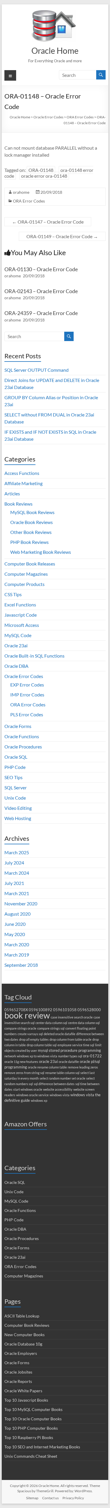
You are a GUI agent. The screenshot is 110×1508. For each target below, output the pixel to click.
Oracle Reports (18, 1381)
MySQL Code (17, 635)
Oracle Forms (17, 726)
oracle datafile (69, 1061)
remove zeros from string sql (24, 1073)
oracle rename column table (47, 1067)
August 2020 (17, 913)
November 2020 (20, 903)
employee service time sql (75, 1045)
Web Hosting (17, 818)
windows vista (60, 1095)
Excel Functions (20, 604)
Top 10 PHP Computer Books (31, 1428)
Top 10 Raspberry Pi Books (28, 1437)
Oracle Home (55, 51)
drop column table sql (42, 1045)
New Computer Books (24, 1334)
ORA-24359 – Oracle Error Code (41, 313)
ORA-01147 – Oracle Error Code (48, 221)
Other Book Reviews (31, 532)
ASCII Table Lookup (21, 1315)
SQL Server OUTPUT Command (36, 370)
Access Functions (21, 473)
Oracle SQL (15, 757)
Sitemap (32, 1498)
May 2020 (14, 934)
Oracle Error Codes (23, 676)
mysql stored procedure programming (69, 1050)
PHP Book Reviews (29, 542)
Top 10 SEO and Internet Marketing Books (42, 1446)
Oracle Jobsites (18, 1371)
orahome (21, 192)
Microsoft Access (21, 625)
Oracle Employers (20, 1353)
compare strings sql (51, 1028)
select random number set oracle (62, 1078)
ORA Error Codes (29, 200)
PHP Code (15, 767)
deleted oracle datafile (59, 1034)
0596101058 (65, 1010)
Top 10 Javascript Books (26, 1400)
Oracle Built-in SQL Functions (34, 655)
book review (27, 1015)
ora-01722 (92, 1056)
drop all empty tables (34, 1039)
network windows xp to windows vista (30, 1056)
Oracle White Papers (23, 1390)
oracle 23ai (48, 1061)
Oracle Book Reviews (31, 522)
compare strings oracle (20, 1028)
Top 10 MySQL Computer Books (33, 1409)
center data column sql (51, 1023)
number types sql (70, 1056)
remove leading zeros (83, 1067)
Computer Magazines (26, 574)
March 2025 (16, 852)
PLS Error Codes (26, 714)
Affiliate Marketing (23, 483)
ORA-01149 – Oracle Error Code (62, 236)
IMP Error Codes (27, 694)
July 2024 (14, 862)
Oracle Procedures (23, 746)
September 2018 (21, 965)
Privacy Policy (73, 1498)
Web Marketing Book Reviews (40, 552)
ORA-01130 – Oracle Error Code (41, 269)
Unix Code (15, 797)
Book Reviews (18, 503)
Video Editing (18, 808)
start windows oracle (27, 1089)
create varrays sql (30, 1034)
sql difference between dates (54, 1084)
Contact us (50, 1498)
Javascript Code (20, 615)
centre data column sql (84, 1023)
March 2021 (16, 893)
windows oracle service (32, 1095)
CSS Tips (13, 594)
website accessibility (57, 1089)
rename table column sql (62, 1073)
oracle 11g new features (21, 1061)
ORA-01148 (40, 170)
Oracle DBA (16, 666)
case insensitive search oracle (72, 1017)
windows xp (39, 1100)
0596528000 (89, 1010)
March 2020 (16, 944)
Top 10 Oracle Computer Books (33, 1418)
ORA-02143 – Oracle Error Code (41, 291)
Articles (12, 493)
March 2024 (16, 873)
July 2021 (14, 883)
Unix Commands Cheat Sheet (30, 1456)
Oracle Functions (21, 736)
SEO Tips (13, 777)
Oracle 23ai (16, 645)
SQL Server (15, 787)
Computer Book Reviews (26, 1325)
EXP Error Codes (27, 684)
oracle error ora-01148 (44, 176)
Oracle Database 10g (23, 1343)
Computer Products (24, 584)
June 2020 (15, 924)
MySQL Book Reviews (32, 512)
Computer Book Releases (29, 563)
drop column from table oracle (71, 1039)
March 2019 (16, 954)
